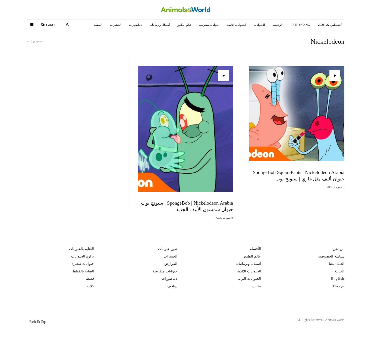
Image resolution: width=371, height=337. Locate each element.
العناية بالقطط (83, 271)
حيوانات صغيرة (83, 264)
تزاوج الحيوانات (82, 256)
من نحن (338, 249)
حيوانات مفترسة (209, 24)
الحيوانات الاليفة (236, 24)
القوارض (170, 264)
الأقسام (255, 249)
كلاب (90, 286)
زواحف (172, 286)
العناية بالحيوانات (81, 249)
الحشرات (115, 24)
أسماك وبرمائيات (159, 24)
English (337, 278)
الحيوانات (259, 24)
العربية (339, 271)
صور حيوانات (167, 249)
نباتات (256, 286)
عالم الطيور (184, 24)
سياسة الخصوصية (331, 256)
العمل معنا (336, 264)
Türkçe (338, 286)
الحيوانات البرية (249, 278)
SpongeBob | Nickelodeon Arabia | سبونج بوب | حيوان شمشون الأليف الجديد (186, 206)
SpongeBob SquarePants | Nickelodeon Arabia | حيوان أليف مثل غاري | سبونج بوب (297, 176)
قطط (90, 278)
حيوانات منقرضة (165, 271)
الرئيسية (277, 24)
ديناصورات (135, 24)
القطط (98, 24)
